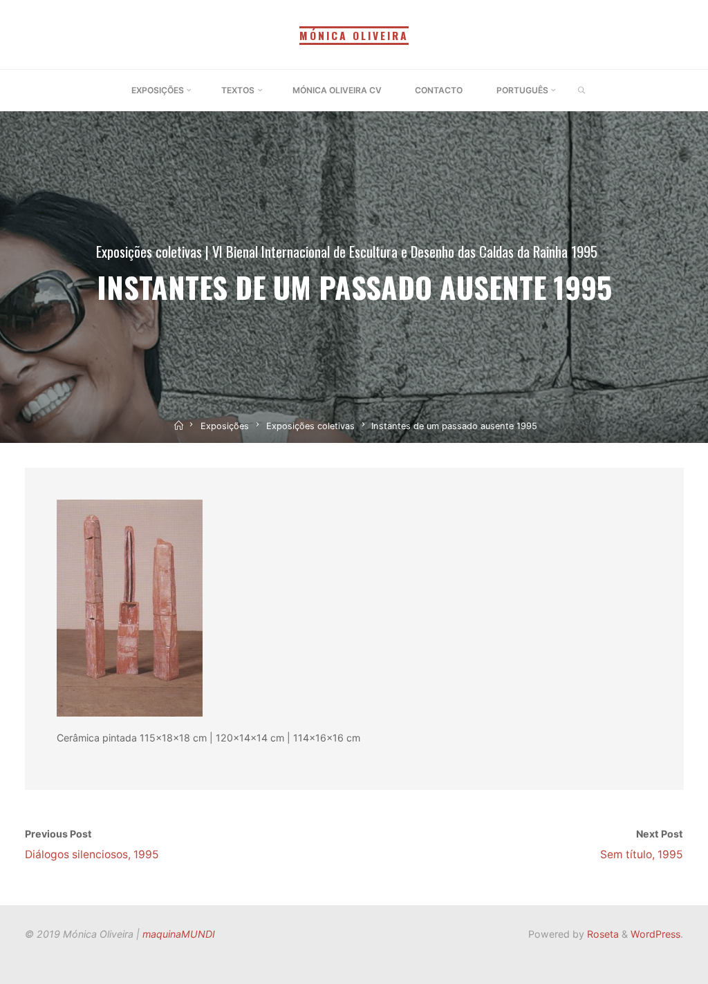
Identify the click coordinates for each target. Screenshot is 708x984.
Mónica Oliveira (354, 35)
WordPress (655, 934)
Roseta (601, 934)
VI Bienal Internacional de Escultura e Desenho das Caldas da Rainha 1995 (404, 251)
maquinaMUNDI (178, 934)
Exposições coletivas (149, 251)
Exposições (225, 426)
